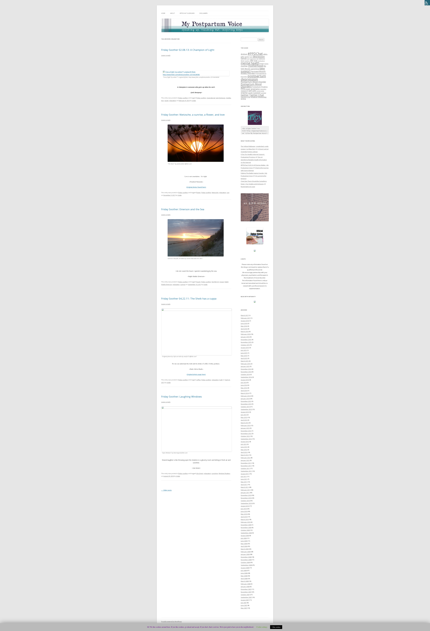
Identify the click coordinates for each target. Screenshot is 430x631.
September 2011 (246, 471)
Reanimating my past (248, 187)
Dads (250, 57)
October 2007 (245, 595)
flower (198, 193)
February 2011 (245, 490)
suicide (250, 93)
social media (260, 91)
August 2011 (245, 474)
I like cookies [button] (276, 627)
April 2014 (244, 391)
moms (266, 64)
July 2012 (244, 444)
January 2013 (245, 428)
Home (163, 13)
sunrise (182, 285)
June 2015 (244, 353)
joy (257, 59)
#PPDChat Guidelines (187, 13)
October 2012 (245, 436)
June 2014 (244, 385)
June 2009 (244, 541)
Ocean (221, 282)
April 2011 (244, 485)
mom (262, 63)
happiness (253, 59)
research (244, 91)
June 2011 (244, 479)
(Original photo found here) (196, 187)
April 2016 (244, 329)
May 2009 (244, 544)
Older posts (166, 490)
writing (243, 99)
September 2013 (246, 409)
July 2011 (244, 476)
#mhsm (244, 54)
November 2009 (246, 528)
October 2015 (245, 345)
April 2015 (244, 358)
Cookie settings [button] (261, 627)
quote (166, 101)
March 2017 (244, 315)
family (244, 58)
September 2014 (246, 377)
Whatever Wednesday (259, 97)
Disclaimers (203, 13)
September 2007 (246, 597)
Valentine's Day (245, 97)
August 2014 (245, 380)
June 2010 (244, 511)
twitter (245, 95)
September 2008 (246, 565)
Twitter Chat (256, 95)
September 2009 (246, 533)
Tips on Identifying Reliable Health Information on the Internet (254, 159)
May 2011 (244, 482)
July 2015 (244, 350)
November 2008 (246, 560)
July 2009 (244, 538)
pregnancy (255, 89)
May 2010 (244, 514)
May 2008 (244, 576)
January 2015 (245, 366)
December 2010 (246, 495)
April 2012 (244, 452)
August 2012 (245, 442)
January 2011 (245, 493)
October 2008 (245, 562)
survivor (263, 93)
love (255, 60)
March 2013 (244, 423)
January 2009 (245, 554)
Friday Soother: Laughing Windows (181, 396)
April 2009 (244, 546)
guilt (248, 59)
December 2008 (246, 557)
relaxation (172, 101)
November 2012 (246, 434)
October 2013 (245, 407)
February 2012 (245, 458)
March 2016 (244, 331)
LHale (194, 101)
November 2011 (246, 466)
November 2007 (246, 592)
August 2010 (245, 506)
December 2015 (246, 340)
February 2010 (245, 522)
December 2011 (246, 463)
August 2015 (245, 348)
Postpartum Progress (260, 87)
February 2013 (245, 425)
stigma (244, 92)
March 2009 (244, 549)
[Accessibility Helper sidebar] (427, 2)
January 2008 (245, 587)
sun (228, 193)
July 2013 (244, 415)
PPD (243, 88)
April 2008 (244, 579)
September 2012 (246, 439)
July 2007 (244, 603)
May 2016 (244, 326)
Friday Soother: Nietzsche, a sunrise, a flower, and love (193, 114)
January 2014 (245, 399)
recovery (263, 89)
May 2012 (244, 450)
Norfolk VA (215, 282)
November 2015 (246, 342)
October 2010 (245, 501)
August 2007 (245, 600)
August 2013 (245, 412)
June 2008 (244, 573)
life (251, 60)
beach (198, 282)
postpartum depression (253, 77)
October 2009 (245, 530)
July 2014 (244, 383)
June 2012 (244, 447)
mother (244, 66)
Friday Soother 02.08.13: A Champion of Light (187, 49)
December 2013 (246, 401)
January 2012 (245, 460)
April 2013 (244, 420)
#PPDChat (255, 53)
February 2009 (245, 552)
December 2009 (246, 525)
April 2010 (244, 517)
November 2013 (246, 404)
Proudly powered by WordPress (171, 621)
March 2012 (244, 455)
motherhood (255, 65)
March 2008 (244, 581)
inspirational (211, 98)
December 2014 (246, 369)
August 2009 (245, 536)
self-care (252, 90)
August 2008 (245, 568)
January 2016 (245, 337)
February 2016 (245, 334)
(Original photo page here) (196, 374)
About (172, 13)
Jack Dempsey (220, 98)
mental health (250, 63)
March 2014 (244, 393)
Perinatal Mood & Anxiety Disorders (253, 72)
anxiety (247, 57)
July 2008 (244, 570)
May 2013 (244, 417)
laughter (247, 61)
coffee (198, 380)
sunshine (215, 473)
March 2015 (244, 361)
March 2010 (244, 519)
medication (261, 61)
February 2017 (245, 318)
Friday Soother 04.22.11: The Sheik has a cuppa (188, 298)
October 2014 (245, 374)
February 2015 (245, 364)
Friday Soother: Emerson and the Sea (182, 209)
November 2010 (246, 498)
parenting (255, 69)
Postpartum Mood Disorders (251, 85)
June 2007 (244, 605)
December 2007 (246, 589)
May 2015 (244, 356)
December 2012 (246, 431)
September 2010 (246, 503)
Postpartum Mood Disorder (253, 81)
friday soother (183, 98)
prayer (247, 89)
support (256, 92)
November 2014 (246, 372)
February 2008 (245, 584)
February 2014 (245, 396)
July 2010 (244, 509)
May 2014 (244, 388)
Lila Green (199, 473)
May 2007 (244, 608)
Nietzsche (215, 193)
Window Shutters (224, 473)
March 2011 (244, 487)
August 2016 (245, 321)
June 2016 (244, 323)
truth (221, 380)
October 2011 (245, 468)
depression (259, 56)
